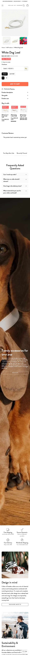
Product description (7, 92)
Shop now (15, 373)
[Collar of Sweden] (15, 5)
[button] (23, 5)
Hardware (4, 64)
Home (3, 47)
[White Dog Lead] (6, 40)
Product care (5, 98)
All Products (9, 47)
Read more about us (15, 604)
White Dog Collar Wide (14, 115)
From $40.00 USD (5, 120)
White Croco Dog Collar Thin (5, 116)
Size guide (4, 95)
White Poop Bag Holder (23, 115)
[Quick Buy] (7, 111)
